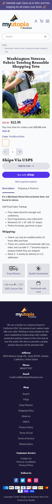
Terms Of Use (26, 433)
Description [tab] (8, 188)
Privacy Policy (26, 427)
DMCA (26, 422)
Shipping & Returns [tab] (28, 188)
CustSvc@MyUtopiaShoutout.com (26, 377)
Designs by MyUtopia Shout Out (34, 497)
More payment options (26, 182)
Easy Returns (26, 405)
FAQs (26, 399)
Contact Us (26, 458)
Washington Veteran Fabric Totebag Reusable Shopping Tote (26, 50)
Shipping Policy (26, 410)
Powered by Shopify (26, 500)
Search (26, 394)
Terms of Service (26, 438)
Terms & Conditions (26, 462)
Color (13, 136)
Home (4, 45)
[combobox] (22, 36)
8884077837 (26, 368)
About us (26, 416)
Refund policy (26, 444)
